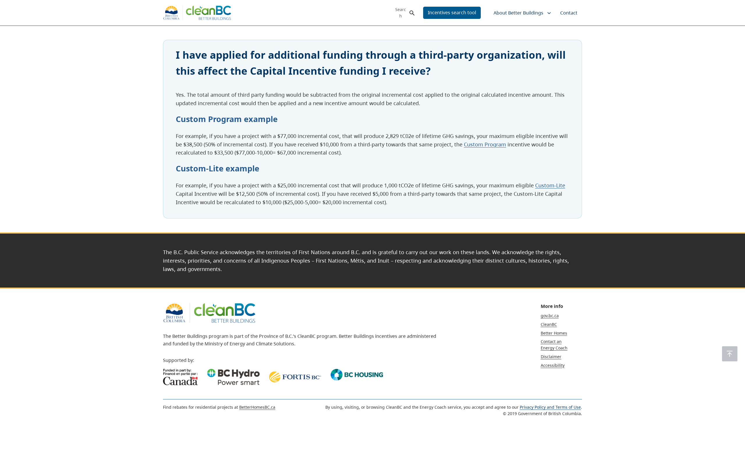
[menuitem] (518, 13)
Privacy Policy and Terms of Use (550, 407)
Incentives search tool (452, 12)
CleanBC (549, 324)
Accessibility (553, 365)
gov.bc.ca (550, 315)
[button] (729, 354)
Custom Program (485, 144)
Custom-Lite (550, 185)
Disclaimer (551, 356)
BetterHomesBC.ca (257, 407)
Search (400, 12)
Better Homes (554, 333)
